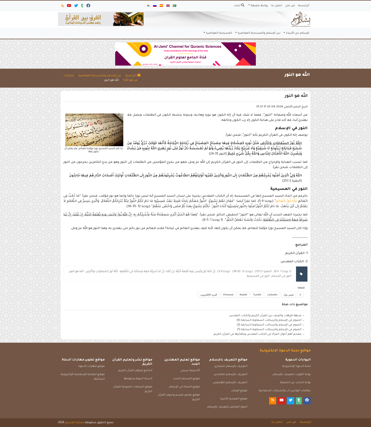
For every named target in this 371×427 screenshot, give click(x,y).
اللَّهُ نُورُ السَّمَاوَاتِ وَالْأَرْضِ (101, 271)
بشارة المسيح (74, 422)
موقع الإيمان (239, 390)
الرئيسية (303, 5)
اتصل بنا (276, 5)
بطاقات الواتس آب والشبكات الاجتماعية (285, 390)
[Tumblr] (82, 6)
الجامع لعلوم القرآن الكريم (135, 370)
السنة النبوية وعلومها (138, 378)
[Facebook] (88, 6)
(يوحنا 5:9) (223, 271)
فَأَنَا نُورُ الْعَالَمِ (286, 201)
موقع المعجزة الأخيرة (233, 399)
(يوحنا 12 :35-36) (242, 271)
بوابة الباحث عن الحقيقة (295, 382)
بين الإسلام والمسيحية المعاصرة (258, 33)
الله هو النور (76, 271)
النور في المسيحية (258, 276)
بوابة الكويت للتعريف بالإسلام (292, 374)
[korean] (148, 6)
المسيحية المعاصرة (219, 33)
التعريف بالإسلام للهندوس (230, 382)
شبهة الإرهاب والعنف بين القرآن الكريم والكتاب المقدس (265, 315)
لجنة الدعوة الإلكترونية (296, 366)
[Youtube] (69, 6)
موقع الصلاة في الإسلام (184, 387)
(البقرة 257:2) (262, 271)
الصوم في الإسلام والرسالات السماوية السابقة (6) (269, 320)
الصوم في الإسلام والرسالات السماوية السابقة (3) (269, 325)
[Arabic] (174, 6)
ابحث (237, 5)
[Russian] (154, 6)
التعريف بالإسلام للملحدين (230, 374)
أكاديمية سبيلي (190, 370)
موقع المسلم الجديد (186, 378)
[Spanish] (161, 6)
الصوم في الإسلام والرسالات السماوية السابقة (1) (269, 329)
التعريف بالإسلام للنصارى (230, 366)
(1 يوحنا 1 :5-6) (282, 271)
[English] (168, 6)
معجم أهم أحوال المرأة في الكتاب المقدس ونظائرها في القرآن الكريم (257, 334)
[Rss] (62, 6)
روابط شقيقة (259, 5)
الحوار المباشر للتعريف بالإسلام (227, 407)
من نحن (290, 5)
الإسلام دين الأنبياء (297, 33)
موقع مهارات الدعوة (91, 366)
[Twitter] (75, 6)
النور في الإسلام (281, 276)
